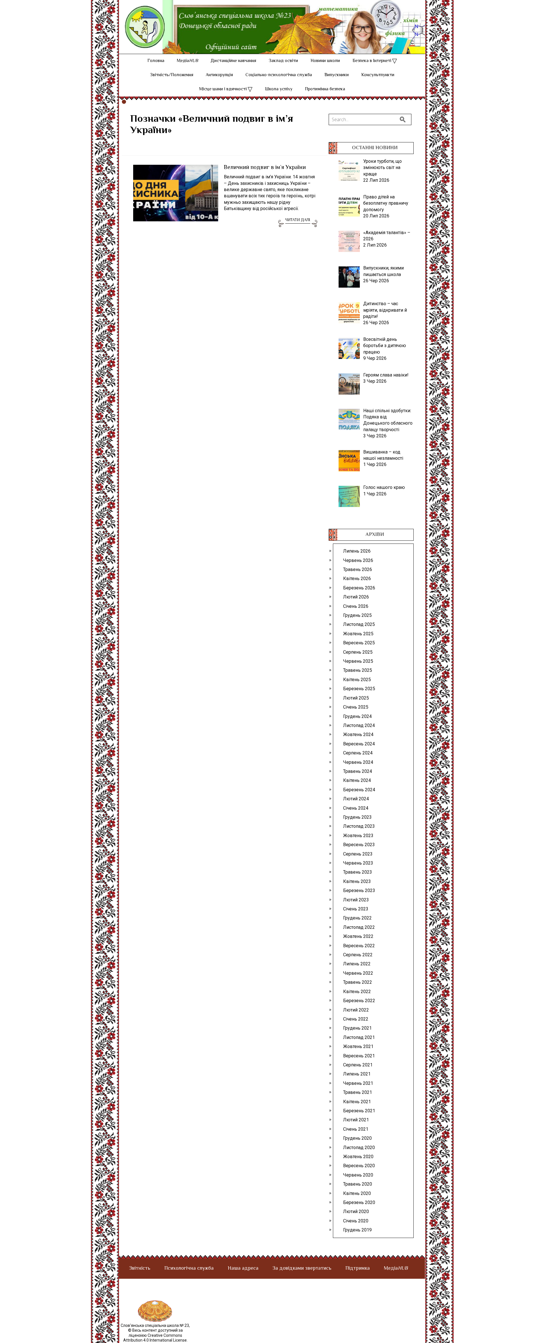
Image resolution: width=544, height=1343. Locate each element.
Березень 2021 (359, 1110)
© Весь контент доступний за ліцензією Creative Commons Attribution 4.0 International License (155, 1335)
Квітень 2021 (357, 1101)
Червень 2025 (358, 661)
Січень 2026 (355, 606)
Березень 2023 (359, 890)
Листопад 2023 (359, 826)
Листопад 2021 (359, 1037)
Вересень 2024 (359, 744)
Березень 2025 (359, 688)
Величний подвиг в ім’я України (265, 168)
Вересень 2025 (359, 642)
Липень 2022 (357, 963)
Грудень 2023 (357, 817)
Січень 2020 (355, 1221)
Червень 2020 (358, 1175)
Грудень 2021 (357, 1028)
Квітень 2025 (357, 679)
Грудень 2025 (357, 615)
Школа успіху (278, 89)
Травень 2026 (357, 569)
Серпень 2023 (358, 854)
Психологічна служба (189, 1269)
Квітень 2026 (357, 578)
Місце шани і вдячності (223, 89)
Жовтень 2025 (358, 633)
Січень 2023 (355, 909)
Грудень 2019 (357, 1230)
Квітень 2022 (357, 991)
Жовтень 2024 (358, 734)
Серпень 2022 (358, 954)
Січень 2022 (355, 1019)
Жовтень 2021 (358, 1046)
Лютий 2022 (356, 1010)
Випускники (336, 75)
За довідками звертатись (302, 1269)
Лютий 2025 (356, 698)
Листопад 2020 (359, 1147)
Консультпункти (377, 75)
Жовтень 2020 (358, 1156)
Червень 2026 (358, 560)
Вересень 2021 (359, 1055)
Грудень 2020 (357, 1138)
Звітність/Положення (171, 75)
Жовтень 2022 (358, 936)
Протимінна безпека (325, 89)
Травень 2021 (357, 1092)
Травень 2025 (357, 670)
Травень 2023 (357, 872)
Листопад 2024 (359, 725)
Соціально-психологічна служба (278, 75)
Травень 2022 (357, 982)
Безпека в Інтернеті (371, 61)
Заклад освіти (283, 61)
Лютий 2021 (356, 1119)
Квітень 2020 (357, 1193)
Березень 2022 (359, 1000)
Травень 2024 (357, 771)
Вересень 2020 (359, 1165)
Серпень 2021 (358, 1065)
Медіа (187, 61)
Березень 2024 (359, 789)
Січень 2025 (355, 707)
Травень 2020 (357, 1184)
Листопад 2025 (359, 624)
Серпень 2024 (358, 753)
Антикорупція (219, 75)
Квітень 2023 (357, 881)
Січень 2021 (355, 1129)
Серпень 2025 (358, 652)
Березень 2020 (359, 1202)
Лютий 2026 (356, 597)
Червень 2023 (358, 863)
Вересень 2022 (359, 945)
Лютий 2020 (356, 1211)
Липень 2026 (357, 551)
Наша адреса (243, 1269)
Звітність (139, 1269)
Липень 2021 (357, 1074)
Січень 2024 (355, 808)
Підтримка (357, 1269)
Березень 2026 (359, 588)
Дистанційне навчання (233, 61)
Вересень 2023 (359, 844)
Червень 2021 (358, 1083)
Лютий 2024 (356, 798)
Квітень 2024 (357, 780)
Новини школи (325, 61)
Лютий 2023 (356, 900)
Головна (155, 61)
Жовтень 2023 (358, 835)
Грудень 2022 (357, 918)
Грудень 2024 (357, 716)
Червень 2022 (358, 973)
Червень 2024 (358, 762)
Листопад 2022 (359, 927)
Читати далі (297, 220)
